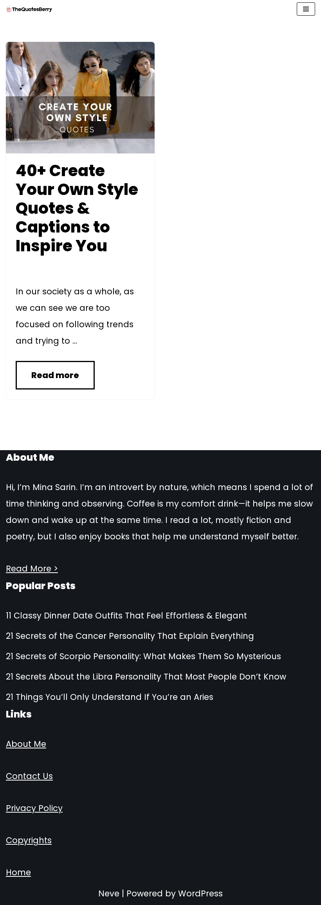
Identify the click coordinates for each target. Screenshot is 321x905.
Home (18, 872)
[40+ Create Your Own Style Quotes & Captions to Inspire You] (80, 97)
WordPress (200, 893)
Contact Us (29, 776)
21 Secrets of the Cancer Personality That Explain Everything (130, 636)
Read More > (32, 568)
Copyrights (29, 840)
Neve (108, 893)
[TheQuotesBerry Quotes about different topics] (29, 9)
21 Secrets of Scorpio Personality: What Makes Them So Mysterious (143, 656)
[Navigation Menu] (306, 9)
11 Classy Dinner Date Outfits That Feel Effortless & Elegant (126, 615)
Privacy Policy (34, 808)
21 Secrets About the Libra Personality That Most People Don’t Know (146, 676)
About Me (26, 744)
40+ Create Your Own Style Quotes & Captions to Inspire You (77, 208)
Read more (55, 375)
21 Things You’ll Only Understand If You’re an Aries (109, 697)
